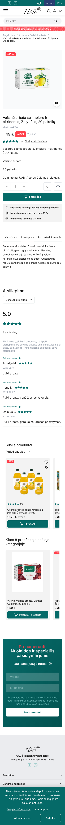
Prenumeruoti (32, 712)
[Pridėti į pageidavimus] (48, 186)
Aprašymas (27, 237)
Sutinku (50, 818)
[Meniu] (5, 10)
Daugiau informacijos (19, 809)
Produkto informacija (50, 237)
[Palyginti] (58, 186)
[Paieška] (48, 11)
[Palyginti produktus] (39, 3)
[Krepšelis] (60, 10)
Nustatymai (41, 809)
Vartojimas (11, 237)
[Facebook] (9, 3)
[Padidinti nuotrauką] (56, 103)
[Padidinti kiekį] (24, 186)
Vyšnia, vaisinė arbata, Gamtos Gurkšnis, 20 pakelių (24, 602)
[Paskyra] (54, 10)
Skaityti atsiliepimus (36, 141)
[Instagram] (15, 3)
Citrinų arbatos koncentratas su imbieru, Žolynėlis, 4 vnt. (25, 511)
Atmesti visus (22, 818)
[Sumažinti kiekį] (7, 186)
